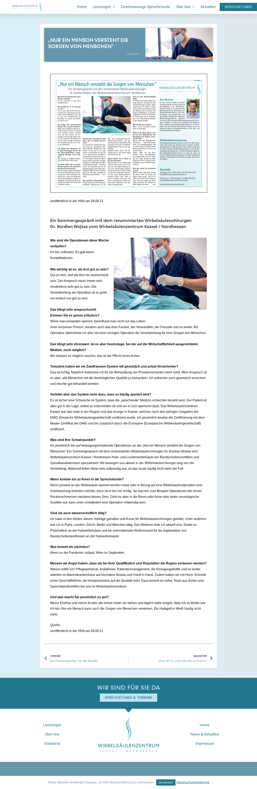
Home (82, 7)
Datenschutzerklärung (192, 782)
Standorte (52, 743)
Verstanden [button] (166, 782)
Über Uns (183, 7)
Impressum (204, 743)
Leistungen (102, 7)
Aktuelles (208, 7)
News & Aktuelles (205, 734)
